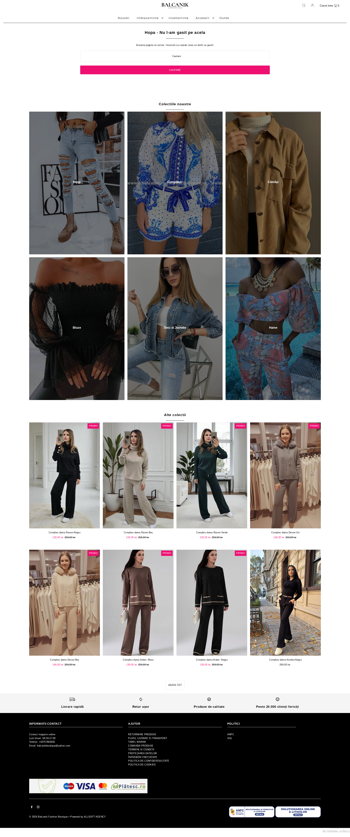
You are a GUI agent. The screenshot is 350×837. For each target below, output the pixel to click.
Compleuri (174, 182)
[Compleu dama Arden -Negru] (211, 603)
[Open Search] (303, 5)
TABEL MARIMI (137, 742)
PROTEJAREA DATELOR (142, 753)
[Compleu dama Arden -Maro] (138, 603)
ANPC (230, 734)
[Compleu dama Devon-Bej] (64, 603)
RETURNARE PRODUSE (142, 734)
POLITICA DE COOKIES (142, 764)
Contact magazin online (42, 734)
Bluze (77, 327)
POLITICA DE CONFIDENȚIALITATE (148, 760)
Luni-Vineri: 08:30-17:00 (42, 738)
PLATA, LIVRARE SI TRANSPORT (147, 738)
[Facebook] (31, 808)
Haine (273, 327)
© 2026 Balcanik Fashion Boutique (48, 816)
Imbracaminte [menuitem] (148, 18)
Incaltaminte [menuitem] (179, 18)
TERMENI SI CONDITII (141, 749)
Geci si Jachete (175, 327)
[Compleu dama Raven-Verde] (211, 475)
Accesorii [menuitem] (202, 18)
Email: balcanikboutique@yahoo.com (49, 745)
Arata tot (175, 685)
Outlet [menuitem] (224, 18)
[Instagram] (38, 808)
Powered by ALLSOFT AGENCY (88, 816)
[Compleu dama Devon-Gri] (285, 475)
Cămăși (273, 182)
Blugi (77, 182)
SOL (229, 738)
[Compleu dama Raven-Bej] (138, 475)
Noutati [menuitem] (123, 18)
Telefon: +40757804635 (42, 742)
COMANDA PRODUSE (140, 745)
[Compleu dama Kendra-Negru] (285, 603)
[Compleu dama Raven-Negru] (64, 475)
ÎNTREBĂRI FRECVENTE (142, 757)
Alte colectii (175, 415)
